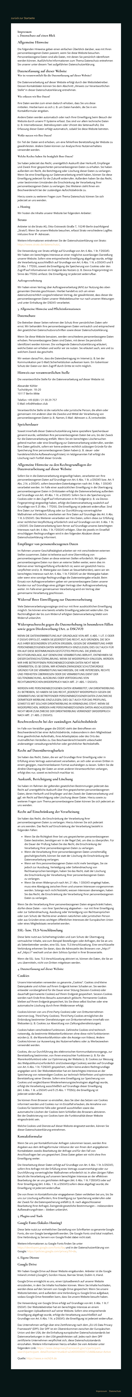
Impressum (101, 1391)
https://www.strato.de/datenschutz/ (38, 244)
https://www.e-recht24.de (41, 1358)
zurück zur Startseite (23, 18)
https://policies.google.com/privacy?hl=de (51, 1251)
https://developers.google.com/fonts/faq (41, 1247)
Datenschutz (115, 1391)
